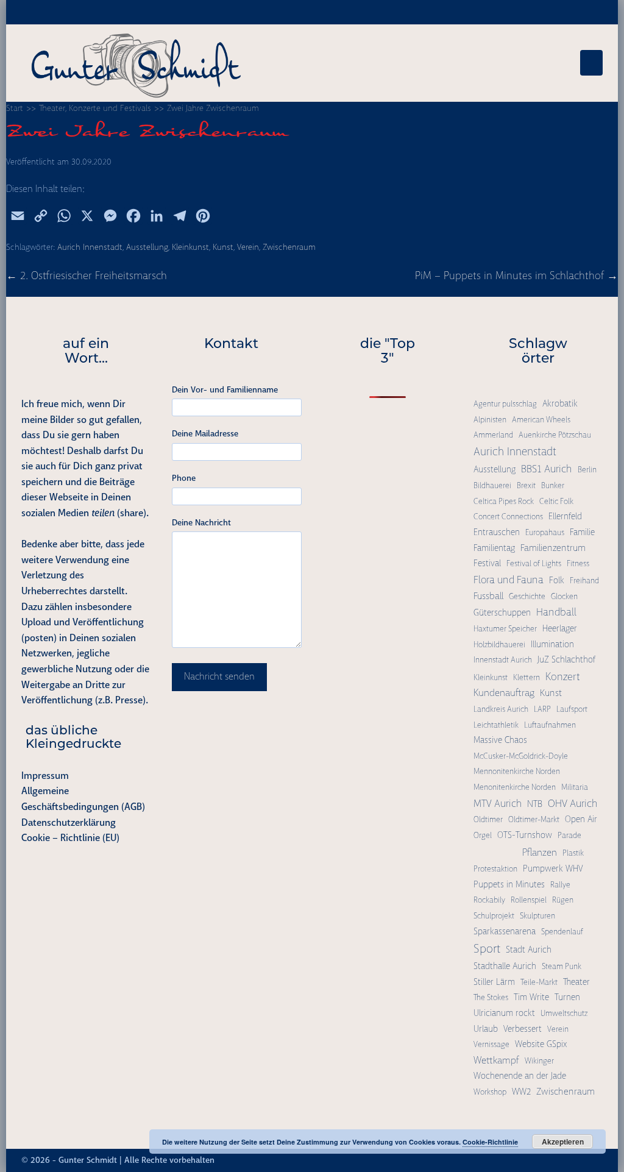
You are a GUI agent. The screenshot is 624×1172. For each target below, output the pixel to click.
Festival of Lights (533, 563)
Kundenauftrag (503, 692)
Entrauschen (496, 532)
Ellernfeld (565, 516)
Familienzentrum (553, 548)
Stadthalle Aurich (504, 966)
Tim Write (531, 997)
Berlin (587, 469)
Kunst (223, 247)
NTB (534, 804)
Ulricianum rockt (504, 1012)
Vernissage (491, 1044)
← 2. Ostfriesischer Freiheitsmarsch (86, 275)
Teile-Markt (539, 982)
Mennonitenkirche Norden (516, 771)
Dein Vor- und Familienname (225, 389)
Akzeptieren (563, 1141)
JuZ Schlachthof (566, 659)
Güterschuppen (502, 612)
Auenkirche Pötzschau (555, 435)
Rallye (560, 884)
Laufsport (571, 709)
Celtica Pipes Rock (503, 501)
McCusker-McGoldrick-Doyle (520, 756)
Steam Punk (561, 966)
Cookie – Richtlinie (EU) (70, 837)
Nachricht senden (219, 676)
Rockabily (489, 900)
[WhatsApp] (586, 1160)
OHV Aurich (573, 803)
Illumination (552, 644)
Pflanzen (539, 852)
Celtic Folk (556, 501)
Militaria (574, 787)
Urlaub (485, 1028)
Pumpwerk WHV (553, 868)
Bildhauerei (492, 485)
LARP (542, 709)
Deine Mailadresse (205, 433)
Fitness (578, 563)
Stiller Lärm (494, 981)
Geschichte (527, 596)
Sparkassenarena (504, 931)
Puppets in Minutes (509, 884)
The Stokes (490, 997)
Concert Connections (508, 516)
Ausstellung (147, 247)
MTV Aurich (497, 803)
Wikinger (539, 1061)
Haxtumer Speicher (505, 628)
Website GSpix (541, 1044)
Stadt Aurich (528, 949)
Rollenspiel (529, 900)
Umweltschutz (564, 1013)
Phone (184, 477)
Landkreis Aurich (500, 709)
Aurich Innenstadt (89, 247)
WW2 (521, 1091)
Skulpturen (537, 916)
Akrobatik (560, 403)
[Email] (597, 1160)
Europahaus (544, 532)
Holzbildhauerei (499, 644)
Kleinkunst (190, 247)
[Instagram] (564, 1160)
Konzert (562, 676)
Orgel (482, 835)
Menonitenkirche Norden (514, 787)
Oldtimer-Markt (533, 819)
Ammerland (493, 435)
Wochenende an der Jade (519, 1075)
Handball (556, 612)
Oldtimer (488, 819)
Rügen (562, 900)
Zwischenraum (289, 247)
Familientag (494, 547)
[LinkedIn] (575, 1160)
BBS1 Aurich (546, 468)
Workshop (489, 1092)
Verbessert (522, 1028)
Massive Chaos (500, 739)
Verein (248, 247)
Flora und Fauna (508, 579)
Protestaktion (495, 869)
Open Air (581, 819)
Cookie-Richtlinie (490, 1141)
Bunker (552, 485)
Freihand (584, 580)
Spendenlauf (562, 931)
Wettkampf (496, 1060)
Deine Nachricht (201, 522)
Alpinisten (489, 419)
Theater (576, 981)
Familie (582, 532)
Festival (487, 563)
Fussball (488, 596)
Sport (486, 948)
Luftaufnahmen (550, 725)
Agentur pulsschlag (505, 404)
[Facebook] (553, 1160)
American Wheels (541, 419)
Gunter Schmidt (87, 1159)
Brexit (526, 485)
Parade (569, 835)
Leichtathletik (496, 725)
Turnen (567, 997)
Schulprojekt (493, 916)
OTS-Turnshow (524, 834)
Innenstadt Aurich (502, 660)
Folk (556, 580)
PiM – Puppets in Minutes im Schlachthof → (516, 275)
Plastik (573, 853)
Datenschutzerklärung (68, 822)
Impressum (45, 775)
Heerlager (559, 628)
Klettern (526, 677)
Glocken (564, 596)
